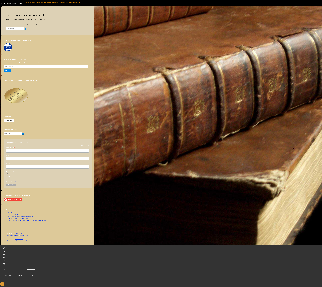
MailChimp (16, 181)
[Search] (25, 29)
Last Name (9, 163)
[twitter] (4, 252)
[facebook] (4, 249)
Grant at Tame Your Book (12, 235)
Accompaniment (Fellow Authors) (35, 5)
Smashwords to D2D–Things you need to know (17, 214)
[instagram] (4, 255)
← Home (16, 24)
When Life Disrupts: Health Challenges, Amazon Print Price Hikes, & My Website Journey (27, 220)
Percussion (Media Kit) (51, 5)
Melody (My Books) (52, 2)
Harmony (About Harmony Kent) (68, 2)
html (9, 174)
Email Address (10, 147)
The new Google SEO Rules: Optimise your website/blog (20, 216)
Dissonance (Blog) (42, 2)
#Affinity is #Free (11, 212)
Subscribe (7, 70)
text (9, 176)
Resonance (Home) (31, 2)
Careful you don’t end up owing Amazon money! (18, 218)
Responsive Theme (31, 269)
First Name (9, 155)
